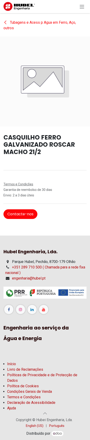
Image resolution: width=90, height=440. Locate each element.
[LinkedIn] (32, 309)
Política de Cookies (23, 386)
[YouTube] (43, 309)
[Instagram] (20, 309)
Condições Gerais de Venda (29, 391)
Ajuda (11, 408)
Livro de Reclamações (25, 369)
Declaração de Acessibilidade (31, 402)
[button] (45, 413)
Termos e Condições (24, 397)
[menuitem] (34, 426)
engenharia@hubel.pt (28, 278)
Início (11, 364)
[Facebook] (8, 309)
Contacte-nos (20, 214)
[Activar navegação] (82, 6)
